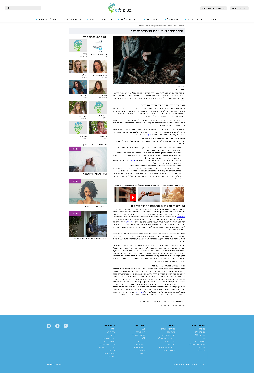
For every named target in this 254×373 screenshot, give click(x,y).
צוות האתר (111, 332)
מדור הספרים (170, 341)
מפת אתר (111, 356)
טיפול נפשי (140, 292)
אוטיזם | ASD (200, 335)
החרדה (142, 301)
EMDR (142, 350)
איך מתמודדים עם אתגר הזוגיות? (149, 185)
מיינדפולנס (201, 347)
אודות (113, 329)
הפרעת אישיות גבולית (197, 344)
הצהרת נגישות (109, 341)
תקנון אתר (111, 335)
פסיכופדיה (107, 19)
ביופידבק (141, 341)
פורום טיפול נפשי (72, 19)
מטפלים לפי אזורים (168, 329)
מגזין (91, 19)
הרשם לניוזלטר (109, 353)
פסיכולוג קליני (200, 332)
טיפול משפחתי (139, 344)
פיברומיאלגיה (200, 341)
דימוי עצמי (181, 216)
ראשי (213, 19)
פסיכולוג (202, 329)
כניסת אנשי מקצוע (239, 8)
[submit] (8, 8)
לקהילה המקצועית (47, 19)
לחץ (149, 134)
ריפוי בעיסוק (140, 332)
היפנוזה (142, 353)
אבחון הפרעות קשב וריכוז (165, 347)
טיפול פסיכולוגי (139, 347)
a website (54, 364)
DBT (143, 338)
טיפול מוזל (171, 332)
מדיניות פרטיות (109, 338)
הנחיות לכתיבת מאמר (106, 347)
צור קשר (112, 350)
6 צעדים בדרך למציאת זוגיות (173, 185)
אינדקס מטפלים (195, 19)
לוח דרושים (171, 344)
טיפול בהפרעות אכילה (166, 338)
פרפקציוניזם (130, 222)
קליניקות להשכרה (168, 335)
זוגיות (170, 306)
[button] (195, 20)
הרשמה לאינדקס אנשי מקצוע (213, 8)
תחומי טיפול (173, 19)
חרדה (133, 160)
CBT (143, 329)
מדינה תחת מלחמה (129, 19)
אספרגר (202, 338)
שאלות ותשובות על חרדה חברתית (125, 185)
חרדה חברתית (156, 306)
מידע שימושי (152, 19)
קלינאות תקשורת (138, 335)
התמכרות (201, 350)
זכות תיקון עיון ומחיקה (106, 344)
